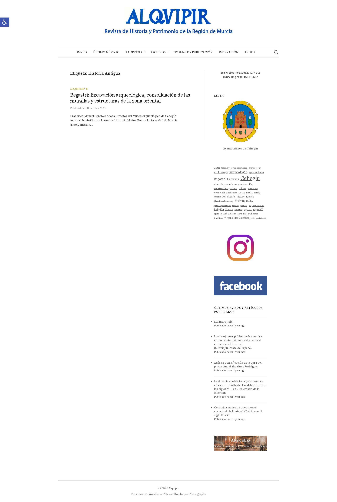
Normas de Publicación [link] (193, 52)
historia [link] (231, 196)
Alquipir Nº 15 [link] (79, 88)
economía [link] (219, 192)
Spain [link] (216, 214)
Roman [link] (229, 209)
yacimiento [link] (261, 218)
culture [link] (242, 188)
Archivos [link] (158, 52)
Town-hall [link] (241, 214)
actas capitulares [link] (239, 167)
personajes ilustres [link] (222, 205)
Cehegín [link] (250, 178)
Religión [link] (219, 209)
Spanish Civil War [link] (228, 214)
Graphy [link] (178, 494)
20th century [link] (222, 167)
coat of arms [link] (230, 184)
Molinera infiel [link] (223, 321)
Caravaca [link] (233, 179)
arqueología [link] (238, 172)
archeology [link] (221, 172)
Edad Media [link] (231, 193)
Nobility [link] (249, 201)
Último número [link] (106, 52)
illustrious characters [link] (223, 201)
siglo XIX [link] (248, 209)
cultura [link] (233, 188)
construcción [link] (245, 184)
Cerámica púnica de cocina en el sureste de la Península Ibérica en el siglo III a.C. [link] (238, 411)
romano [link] (238, 209)
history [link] (241, 196)
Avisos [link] (250, 52)
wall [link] (253, 218)
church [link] (218, 184)
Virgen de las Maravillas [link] (236, 217)
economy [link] (253, 188)
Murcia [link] (239, 201)
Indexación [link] (228, 52)
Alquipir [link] (174, 488)
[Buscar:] (276, 52)
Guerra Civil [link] (220, 196)
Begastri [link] (220, 179)
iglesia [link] (250, 196)
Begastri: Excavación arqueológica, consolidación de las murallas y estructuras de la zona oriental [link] (130, 98)
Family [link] (257, 193)
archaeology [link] (255, 167)
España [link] (242, 193)
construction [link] (221, 188)
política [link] (243, 205)
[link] (4, 22)
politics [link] (235, 205)
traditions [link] (218, 218)
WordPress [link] (155, 494)
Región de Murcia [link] (256, 205)
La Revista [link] (134, 52)
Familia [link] (249, 193)
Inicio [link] (82, 52)
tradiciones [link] (253, 214)
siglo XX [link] (258, 209)
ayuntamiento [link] (256, 172)
